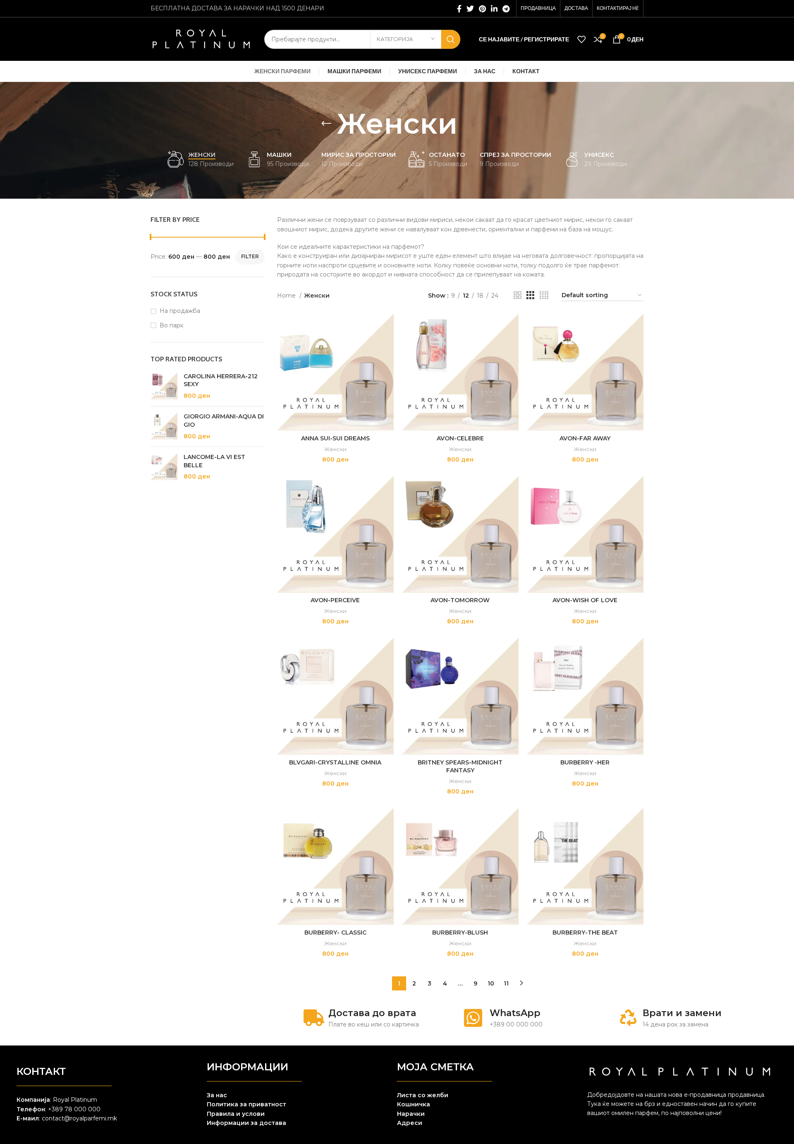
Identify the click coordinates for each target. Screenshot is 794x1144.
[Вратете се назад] (326, 123)
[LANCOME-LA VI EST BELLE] (164, 467)
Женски (335, 449)
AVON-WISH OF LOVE (584, 600)
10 (491, 983)
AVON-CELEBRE (460, 438)
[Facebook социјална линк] (459, 8)
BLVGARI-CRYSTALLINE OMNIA (335, 762)
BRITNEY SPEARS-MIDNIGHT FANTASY (460, 766)
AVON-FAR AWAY (585, 438)
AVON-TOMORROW (460, 600)
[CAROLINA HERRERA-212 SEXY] (164, 386)
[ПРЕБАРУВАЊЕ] (450, 39)
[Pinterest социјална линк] (482, 8)
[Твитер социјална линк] (470, 8)
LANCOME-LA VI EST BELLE (214, 461)
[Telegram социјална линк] (506, 8)
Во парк (172, 325)
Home (287, 295)
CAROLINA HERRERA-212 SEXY (221, 380)
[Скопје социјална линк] (494, 8)
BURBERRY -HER (585, 762)
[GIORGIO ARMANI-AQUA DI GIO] (164, 426)
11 (506, 983)
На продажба (180, 311)
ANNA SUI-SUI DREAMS (335, 438)
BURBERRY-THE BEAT (585, 932)
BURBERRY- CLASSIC (335, 932)
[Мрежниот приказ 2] (517, 295)
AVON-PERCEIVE (335, 600)
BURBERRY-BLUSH (460, 932)
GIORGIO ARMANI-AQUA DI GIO (224, 420)
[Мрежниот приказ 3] (530, 295)
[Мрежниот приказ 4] (544, 295)
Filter (250, 256)
